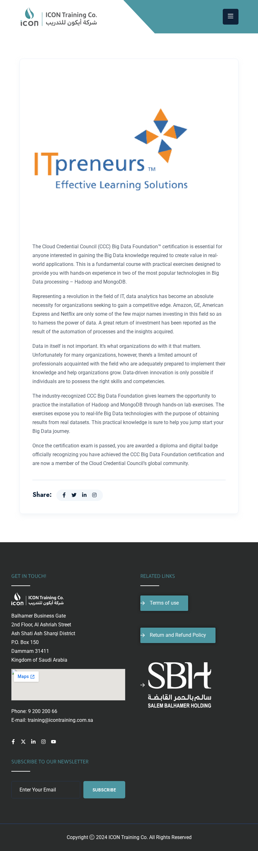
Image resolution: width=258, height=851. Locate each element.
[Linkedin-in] (33, 742)
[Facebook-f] (13, 742)
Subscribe (104, 790)
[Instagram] (43, 742)
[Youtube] (53, 742)
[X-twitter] (23, 742)
